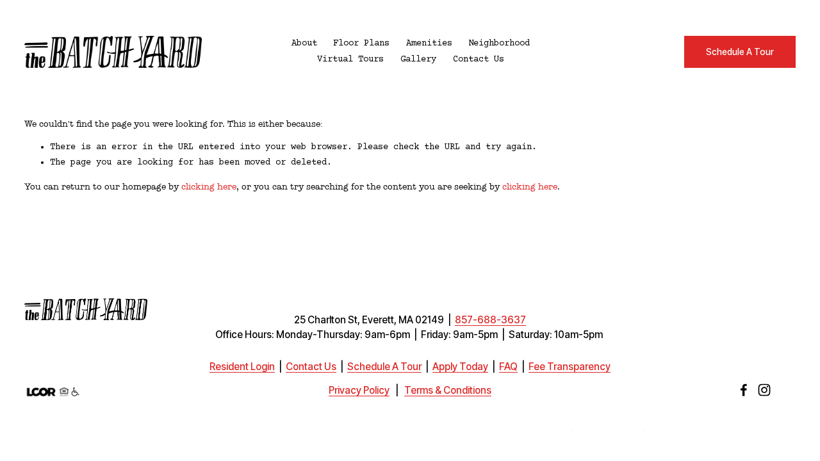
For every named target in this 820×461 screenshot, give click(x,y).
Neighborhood (499, 43)
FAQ (508, 367)
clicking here (208, 186)
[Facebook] (743, 390)
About (304, 43)
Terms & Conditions (447, 390)
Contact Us (478, 59)
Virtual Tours (350, 59)
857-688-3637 (490, 320)
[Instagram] (764, 390)
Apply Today (460, 367)
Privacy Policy (359, 390)
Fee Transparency (570, 367)
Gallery (418, 59)
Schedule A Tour (740, 52)
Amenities (429, 43)
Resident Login (242, 367)
